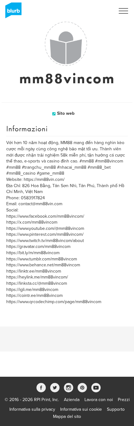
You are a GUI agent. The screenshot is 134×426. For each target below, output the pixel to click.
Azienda (71, 399)
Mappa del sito (67, 416)
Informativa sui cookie (81, 409)
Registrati (97, 10)
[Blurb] (11, 12)
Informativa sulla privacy (32, 409)
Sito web (65, 113)
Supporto (116, 409)
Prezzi (124, 399)
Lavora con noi (98, 399)
